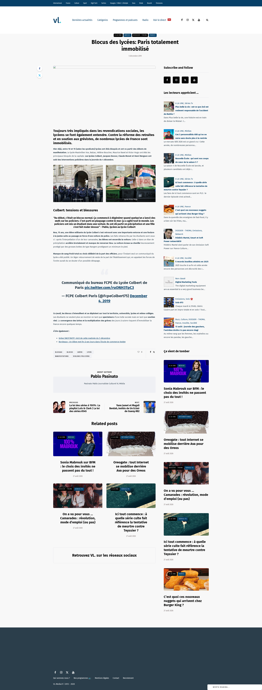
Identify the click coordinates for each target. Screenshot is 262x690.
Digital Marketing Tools (186, 282)
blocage (58, 352)
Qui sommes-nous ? (61, 678)
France (68, 3)
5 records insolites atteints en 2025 (191, 262)
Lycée (89, 352)
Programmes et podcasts (125, 20)
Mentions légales (102, 678)
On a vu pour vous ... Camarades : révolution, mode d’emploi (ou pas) (77, 518)
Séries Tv (79, 489)
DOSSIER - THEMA (140, 35)
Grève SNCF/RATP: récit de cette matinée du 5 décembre (84, 338)
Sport (85, 3)
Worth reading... (221, 687)
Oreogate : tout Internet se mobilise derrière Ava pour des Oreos (131, 466)
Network (179, 234)
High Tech (94, 3)
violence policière (81, 356)
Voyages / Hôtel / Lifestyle (119, 3)
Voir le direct (161, 20)
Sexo (133, 3)
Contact (116, 678)
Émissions (159, 3)
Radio (145, 20)
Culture (76, 3)
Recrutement (128, 678)
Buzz (177, 319)
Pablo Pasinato (104, 376)
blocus (70, 352)
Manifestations (62, 356)
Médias (71, 437)
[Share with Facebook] (39, 68)
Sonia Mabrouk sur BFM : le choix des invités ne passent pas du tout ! (77, 466)
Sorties (103, 3)
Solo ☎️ (189, 299)
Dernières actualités (82, 20)
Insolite (185, 323)
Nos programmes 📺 (82, 678)
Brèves (127, 35)
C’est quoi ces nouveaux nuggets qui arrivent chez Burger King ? (183, 601)
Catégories (102, 20)
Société (188, 258)
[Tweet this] (39, 75)
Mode (141, 3)
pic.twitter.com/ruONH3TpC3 (109, 287)
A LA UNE (118, 35)
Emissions (197, 230)
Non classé (180, 278)
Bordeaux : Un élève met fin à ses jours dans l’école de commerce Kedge (92, 342)
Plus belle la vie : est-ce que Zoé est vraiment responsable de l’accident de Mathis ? (186, 110)
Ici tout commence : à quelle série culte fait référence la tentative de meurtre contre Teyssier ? (131, 522)
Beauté (149, 3)
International (57, 3)
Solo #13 (179, 302)
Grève (80, 352)
